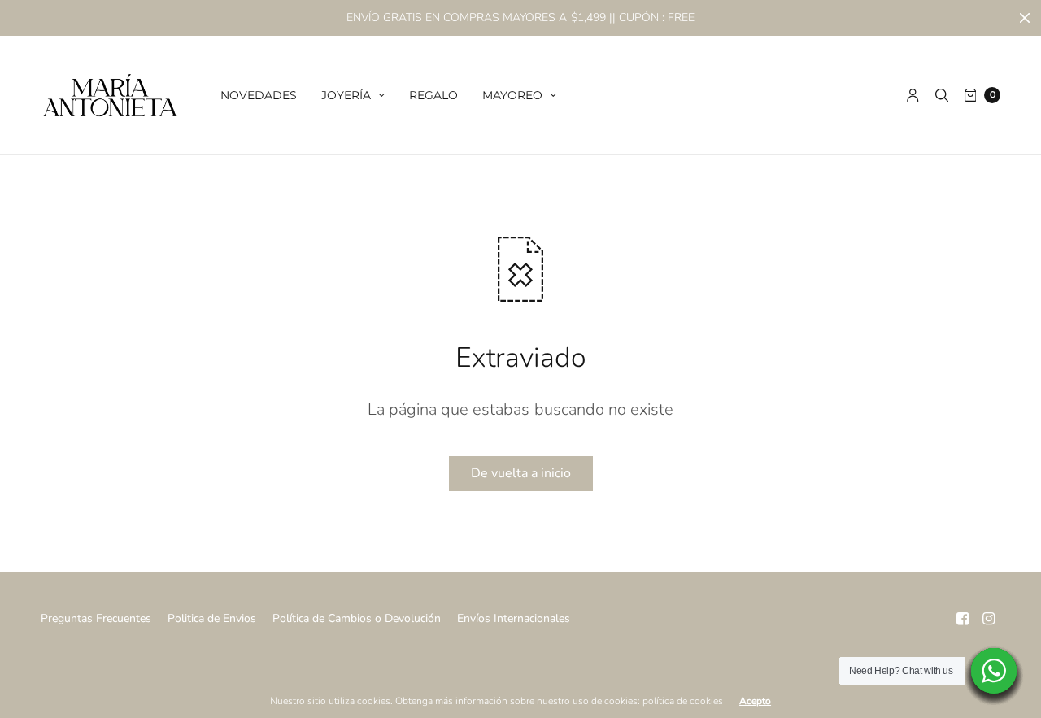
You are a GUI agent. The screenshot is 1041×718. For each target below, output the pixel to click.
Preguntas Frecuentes (96, 618)
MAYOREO (512, 95)
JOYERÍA (346, 95)
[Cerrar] (1024, 18)
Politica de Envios (212, 618)
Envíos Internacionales (513, 618)
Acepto (755, 701)
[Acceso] (913, 95)
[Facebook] (963, 618)
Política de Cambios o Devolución (356, 618)
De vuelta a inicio (521, 473)
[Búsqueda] (941, 95)
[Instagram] (989, 618)
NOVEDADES (258, 95)
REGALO (433, 95)
